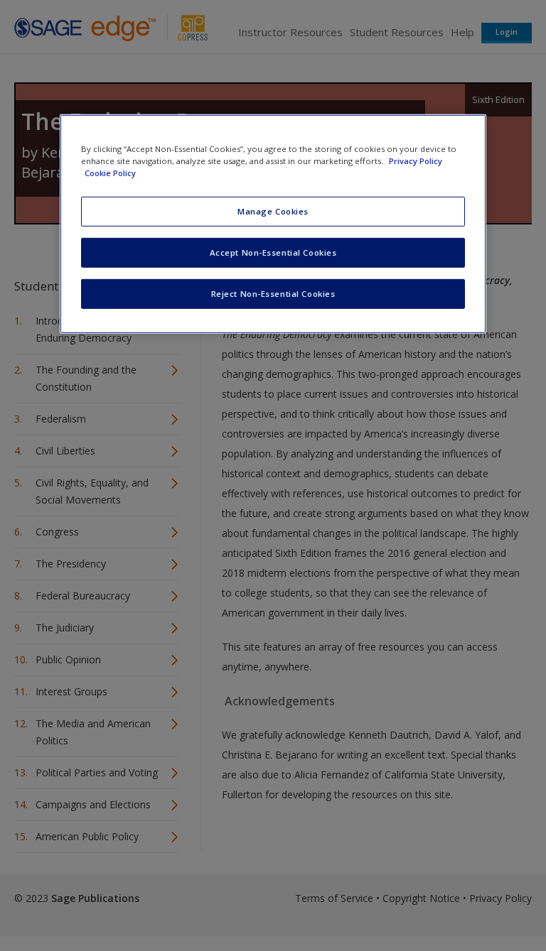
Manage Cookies (273, 211)
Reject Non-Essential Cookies (273, 293)
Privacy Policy (415, 161)
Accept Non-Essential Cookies (273, 252)
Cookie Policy (110, 173)
